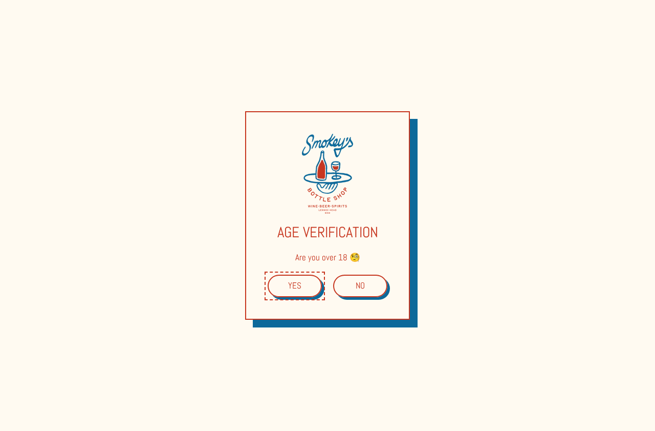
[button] (295, 286)
